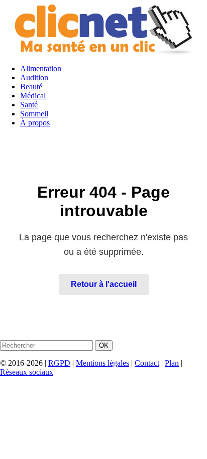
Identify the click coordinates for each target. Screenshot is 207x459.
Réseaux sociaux (26, 372)
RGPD (59, 363)
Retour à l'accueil (104, 284)
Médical (33, 95)
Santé (29, 104)
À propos (35, 122)
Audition (34, 77)
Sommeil (34, 113)
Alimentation (40, 68)
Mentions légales (102, 363)
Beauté (31, 86)
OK (104, 345)
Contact (147, 363)
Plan (172, 363)
